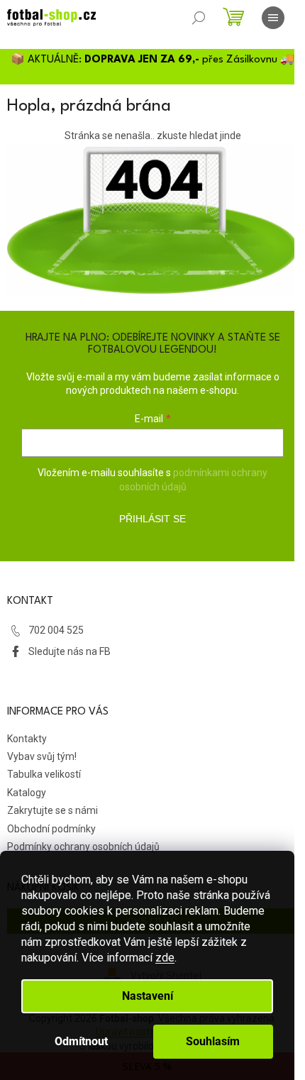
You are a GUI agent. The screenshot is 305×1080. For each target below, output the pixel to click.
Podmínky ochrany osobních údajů (83, 846)
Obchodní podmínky (51, 828)
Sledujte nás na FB (69, 651)
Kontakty (27, 738)
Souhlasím (213, 1041)
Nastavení (147, 996)
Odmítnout (81, 1041)
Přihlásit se (152, 518)
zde (164, 957)
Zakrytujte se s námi (52, 810)
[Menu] (273, 18)
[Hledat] (198, 18)
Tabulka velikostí (44, 774)
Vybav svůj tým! (42, 756)
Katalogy (26, 792)
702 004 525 (56, 630)
